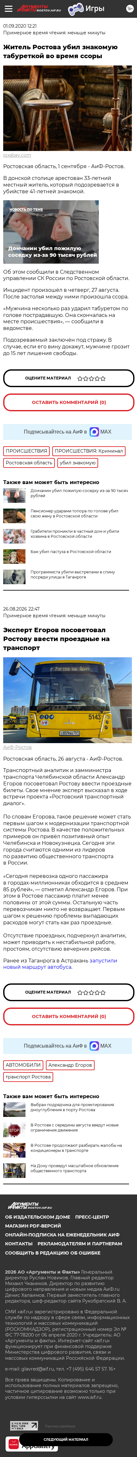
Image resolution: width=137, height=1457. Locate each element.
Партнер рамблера (60, 1426)
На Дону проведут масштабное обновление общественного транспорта (75, 1168)
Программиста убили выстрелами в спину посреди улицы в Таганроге (73, 574)
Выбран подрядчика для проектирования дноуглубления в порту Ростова (72, 1107)
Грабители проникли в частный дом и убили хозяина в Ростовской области (75, 534)
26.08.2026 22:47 (21, 609)
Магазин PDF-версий (33, 1226)
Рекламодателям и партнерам (80, 1244)
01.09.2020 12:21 (20, 26)
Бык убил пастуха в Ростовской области (71, 551)
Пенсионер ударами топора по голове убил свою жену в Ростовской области (75, 513)
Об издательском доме (37, 1217)
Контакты (18, 1244)
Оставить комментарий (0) (69, 402)
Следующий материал (66, 1440)
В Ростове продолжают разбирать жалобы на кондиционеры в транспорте (76, 1148)
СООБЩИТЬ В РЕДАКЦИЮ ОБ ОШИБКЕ (52, 1253)
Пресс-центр (92, 1217)
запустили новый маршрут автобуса (60, 964)
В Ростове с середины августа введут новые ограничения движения (75, 1127)
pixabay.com (17, 155)
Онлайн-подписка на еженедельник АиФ (62, 1235)
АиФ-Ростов (17, 747)
